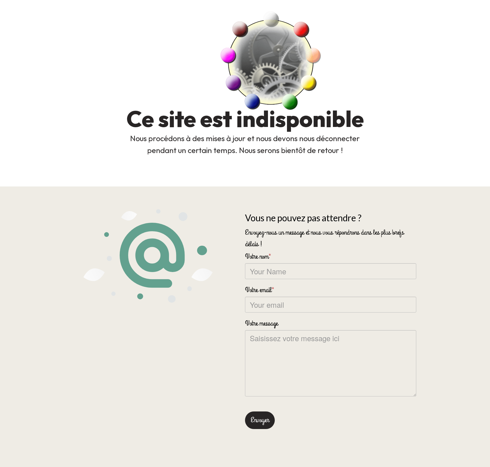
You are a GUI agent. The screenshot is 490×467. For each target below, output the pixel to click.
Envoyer (260, 420)
